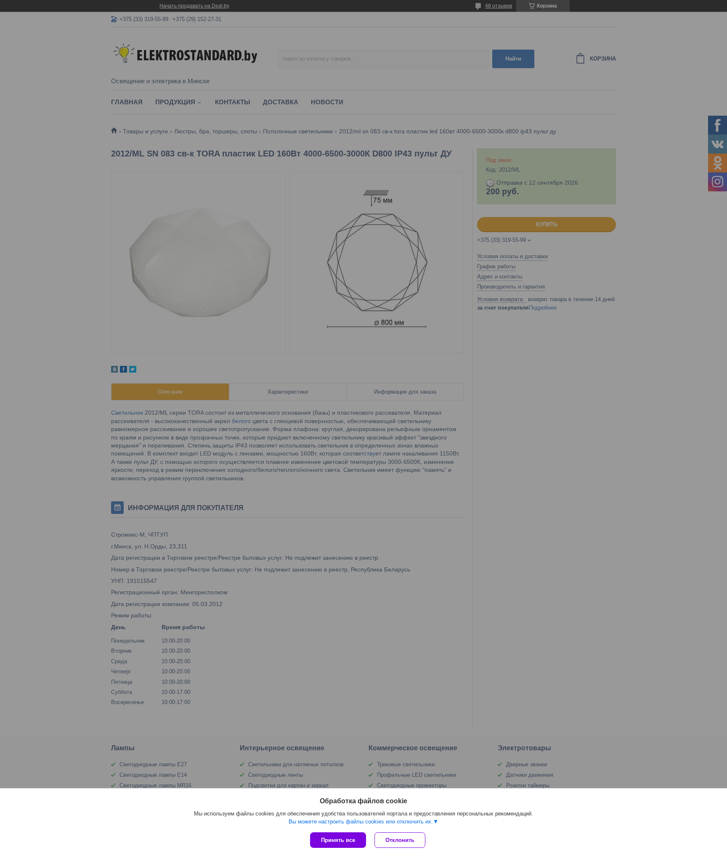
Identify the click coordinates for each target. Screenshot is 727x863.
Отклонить (399, 840)
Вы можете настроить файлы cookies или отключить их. (361, 821)
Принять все (338, 840)
